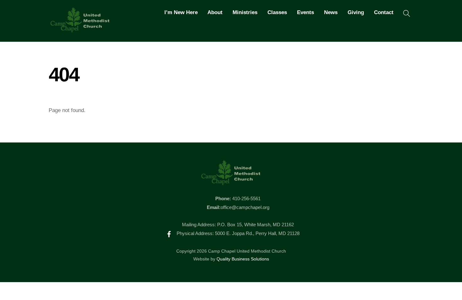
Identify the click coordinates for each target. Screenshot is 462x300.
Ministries (245, 12)
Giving (356, 12)
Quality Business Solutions (243, 259)
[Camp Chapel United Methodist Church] (80, 29)
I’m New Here (181, 12)
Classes (277, 12)
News (331, 12)
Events (305, 12)
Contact (383, 12)
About (215, 12)
